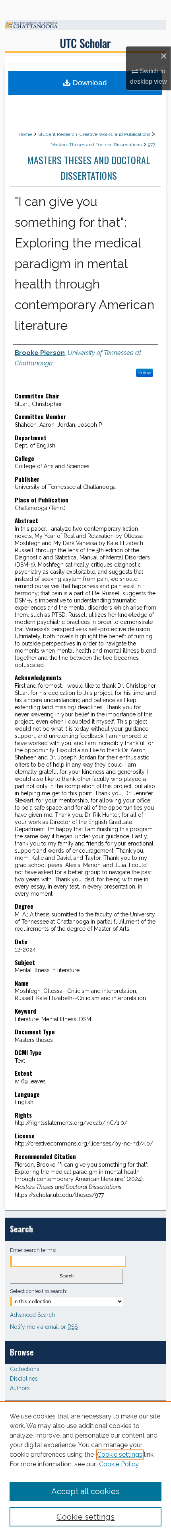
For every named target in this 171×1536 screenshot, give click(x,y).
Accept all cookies (85, 1491)
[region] (85, 1468)
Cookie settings (119, 1454)
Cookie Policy (119, 1464)
